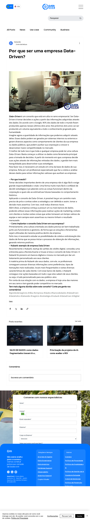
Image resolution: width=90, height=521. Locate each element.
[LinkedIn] (12, 472)
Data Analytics (43, 464)
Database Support (45, 468)
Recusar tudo (67, 516)
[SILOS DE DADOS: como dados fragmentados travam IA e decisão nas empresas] (25, 336)
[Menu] (80, 7)
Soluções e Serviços (45, 452)
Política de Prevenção (73, 483)
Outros (69, 452)
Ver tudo (78, 321)
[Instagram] (8, 472)
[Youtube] (16, 472)
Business (65, 29)
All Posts (11, 29)
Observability (43, 472)
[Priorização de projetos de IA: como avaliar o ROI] (65, 336)
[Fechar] (87, 516)
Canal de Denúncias (73, 479)
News (22, 29)
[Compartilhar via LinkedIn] (22, 309)
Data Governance (44, 460)
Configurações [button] (52, 516)
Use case (34, 29)
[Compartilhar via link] (27, 309)
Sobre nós (69, 486)
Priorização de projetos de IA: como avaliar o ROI (64, 351)
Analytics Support (45, 476)
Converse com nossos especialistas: (43, 397)
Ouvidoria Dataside (72, 475)
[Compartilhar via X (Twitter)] (16, 309)
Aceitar (79, 516)
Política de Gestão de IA (74, 471)
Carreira (68, 457)
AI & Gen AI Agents (45, 457)
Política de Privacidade (74, 460)
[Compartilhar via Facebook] (10, 309)
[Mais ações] (79, 43)
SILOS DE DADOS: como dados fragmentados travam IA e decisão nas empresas (24, 351)
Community (50, 29)
